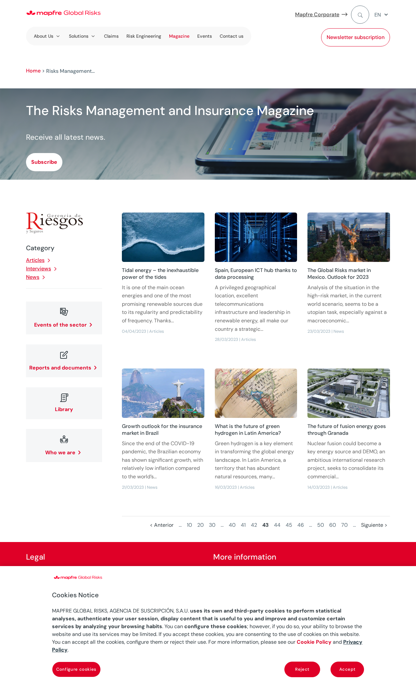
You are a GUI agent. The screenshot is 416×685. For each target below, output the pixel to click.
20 (200, 525)
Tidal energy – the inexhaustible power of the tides (160, 273)
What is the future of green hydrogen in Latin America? (248, 429)
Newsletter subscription (355, 37)
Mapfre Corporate (317, 14)
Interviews (38, 268)
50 (320, 525)
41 (243, 525)
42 (254, 525)
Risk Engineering (143, 36)
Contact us (231, 36)
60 (332, 525)
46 (300, 525)
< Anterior (162, 525)
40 (232, 525)
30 (212, 525)
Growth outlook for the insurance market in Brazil (162, 429)
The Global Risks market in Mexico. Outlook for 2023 (339, 273)
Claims (111, 36)
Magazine (179, 36)
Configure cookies (76, 669)
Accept (347, 669)
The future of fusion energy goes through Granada (346, 429)
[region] (208, 625)
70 (344, 525)
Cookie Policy (314, 642)
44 (277, 525)
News (32, 277)
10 (189, 525)
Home (33, 70)
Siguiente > (374, 525)
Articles (35, 260)
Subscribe (44, 162)
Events (204, 36)
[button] (382, 14)
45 (289, 525)
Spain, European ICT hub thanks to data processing (256, 273)
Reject (302, 669)
